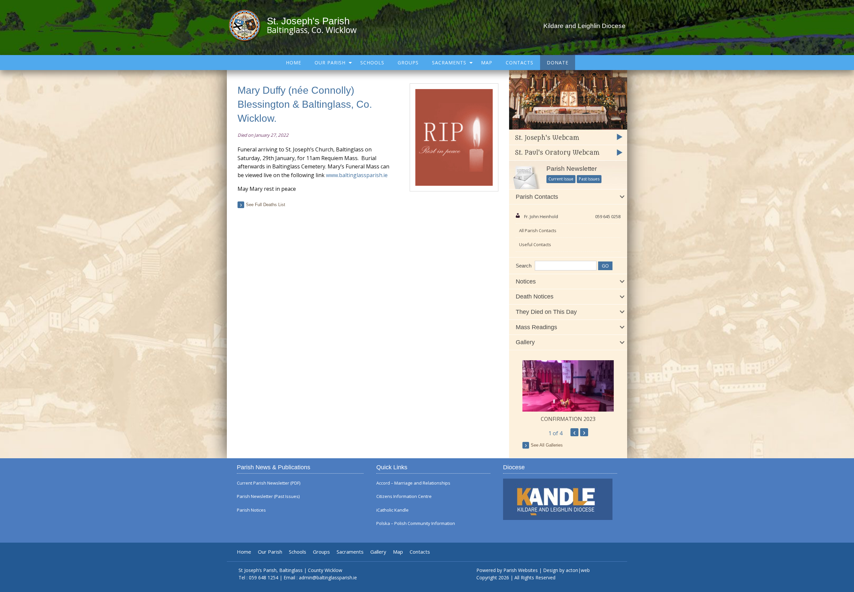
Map (486, 62)
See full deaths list (265, 204)
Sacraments (449, 62)
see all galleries (547, 445)
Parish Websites (520, 570)
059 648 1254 (263, 577)
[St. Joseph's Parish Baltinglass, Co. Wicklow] (248, 25)
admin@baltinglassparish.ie (328, 577)
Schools (372, 62)
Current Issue (560, 179)
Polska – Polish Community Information (415, 523)
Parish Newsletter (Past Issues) (268, 496)
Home (293, 62)
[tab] (568, 197)
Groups (408, 62)
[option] (568, 391)
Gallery (378, 551)
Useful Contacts (535, 244)
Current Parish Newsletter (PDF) (268, 483)
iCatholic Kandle (392, 510)
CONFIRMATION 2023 (568, 419)
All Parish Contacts (537, 230)
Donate (557, 62)
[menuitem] (293, 62)
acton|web (578, 570)
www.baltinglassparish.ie (357, 175)
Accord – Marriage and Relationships (413, 483)
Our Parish (330, 62)
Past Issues (589, 179)
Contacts (519, 62)
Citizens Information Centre (404, 496)
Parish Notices (251, 510)
